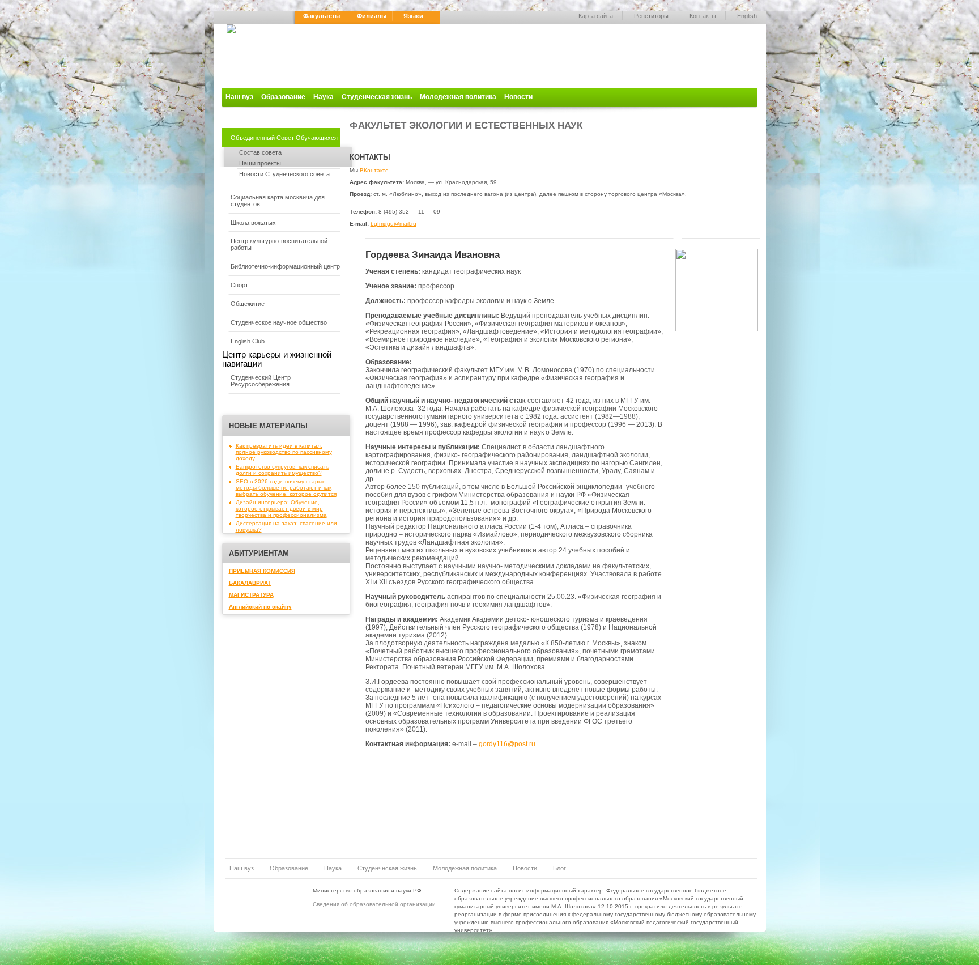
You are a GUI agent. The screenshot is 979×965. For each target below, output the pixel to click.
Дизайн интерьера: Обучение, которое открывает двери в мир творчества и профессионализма (281, 508)
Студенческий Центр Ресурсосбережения (261, 381)
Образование (283, 97)
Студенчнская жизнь (387, 868)
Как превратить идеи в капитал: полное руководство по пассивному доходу (284, 452)
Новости (518, 97)
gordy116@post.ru (507, 744)
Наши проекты (260, 163)
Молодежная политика (458, 97)
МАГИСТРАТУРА (251, 595)
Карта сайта (595, 15)
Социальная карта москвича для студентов (278, 200)
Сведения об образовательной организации (374, 904)
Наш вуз (239, 97)
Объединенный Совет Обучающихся (284, 137)
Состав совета (260, 152)
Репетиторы (651, 15)
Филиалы (371, 15)
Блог (559, 868)
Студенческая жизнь (377, 97)
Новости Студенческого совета (284, 174)
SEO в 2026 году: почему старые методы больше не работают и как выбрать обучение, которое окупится (286, 487)
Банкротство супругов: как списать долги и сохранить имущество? (282, 470)
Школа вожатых (253, 222)
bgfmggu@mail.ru (393, 223)
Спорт (239, 285)
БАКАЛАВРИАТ (250, 583)
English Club (248, 341)
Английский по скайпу (260, 606)
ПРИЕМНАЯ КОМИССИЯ (262, 571)
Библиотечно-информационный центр (285, 266)
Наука (323, 97)
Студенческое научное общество (279, 322)
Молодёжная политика (465, 868)
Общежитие (248, 303)
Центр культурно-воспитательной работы (279, 244)
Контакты (702, 15)
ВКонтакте (374, 170)
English (747, 15)
